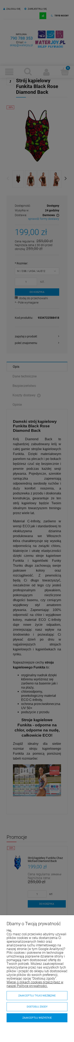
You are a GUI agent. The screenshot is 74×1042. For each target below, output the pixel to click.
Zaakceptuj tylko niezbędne (37, 995)
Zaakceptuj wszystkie (37, 1017)
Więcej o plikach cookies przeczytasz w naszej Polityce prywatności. (35, 984)
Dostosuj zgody (37, 1006)
